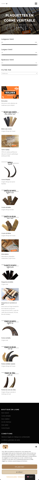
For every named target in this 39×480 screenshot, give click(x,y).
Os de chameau (6, 422)
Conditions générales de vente (10, 440)
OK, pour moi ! (19, 467)
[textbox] (19, 73)
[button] (36, 447)
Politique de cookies (12, 476)
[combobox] (19, 73)
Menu (35, 3)
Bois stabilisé (5, 419)
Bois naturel (5, 413)
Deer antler (4, 425)
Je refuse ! (19, 472)
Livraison (4, 443)
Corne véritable (6, 416)
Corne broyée (5, 428)
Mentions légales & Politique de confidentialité (15, 437)
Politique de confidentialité (25, 476)
